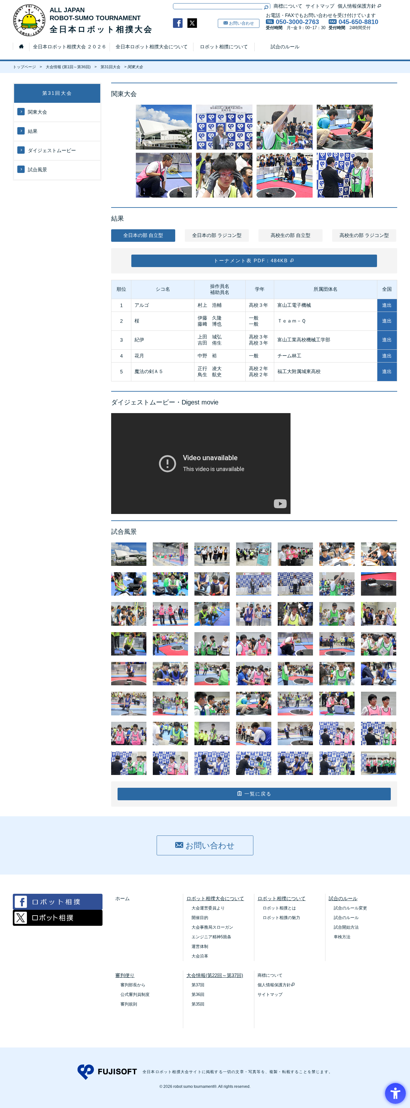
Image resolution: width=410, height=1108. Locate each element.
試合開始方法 (346, 927)
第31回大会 (110, 67)
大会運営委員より (208, 908)
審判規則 (128, 1004)
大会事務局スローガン (212, 927)
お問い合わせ (241, 23)
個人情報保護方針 (357, 6)
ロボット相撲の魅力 (281, 917)
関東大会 (37, 112)
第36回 (198, 994)
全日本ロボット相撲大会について (152, 46)
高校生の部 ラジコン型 (364, 235)
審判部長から (132, 984)
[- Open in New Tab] (178, 23)
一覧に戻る (257, 793)
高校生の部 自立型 (290, 235)
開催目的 (200, 917)
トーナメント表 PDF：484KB (252, 260)
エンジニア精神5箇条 (211, 936)
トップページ (24, 67)
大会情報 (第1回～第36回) (68, 67)
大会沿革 (200, 956)
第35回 (198, 1004)
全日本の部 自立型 (143, 235)
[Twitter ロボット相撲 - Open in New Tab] (57, 924)
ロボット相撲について (224, 46)
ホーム (122, 898)
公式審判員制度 (135, 994)
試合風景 (37, 169)
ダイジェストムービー (52, 150)
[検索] (266, 7)
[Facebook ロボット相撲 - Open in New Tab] (57, 908)
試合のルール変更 (350, 908)
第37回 (198, 984)
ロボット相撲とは (279, 908)
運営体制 (200, 946)
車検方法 (342, 936)
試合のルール (285, 46)
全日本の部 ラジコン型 (217, 235)
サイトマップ (320, 6)
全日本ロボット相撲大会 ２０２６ (69, 46)
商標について (288, 6)
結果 (32, 131)
